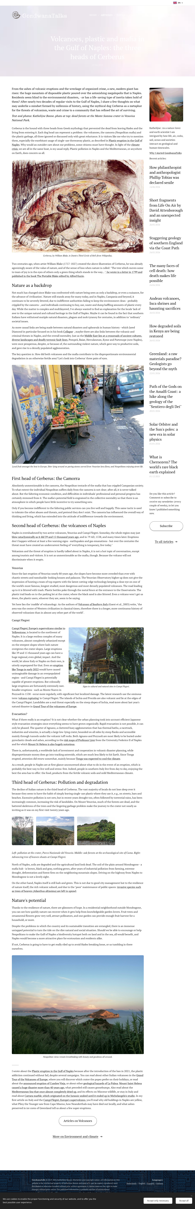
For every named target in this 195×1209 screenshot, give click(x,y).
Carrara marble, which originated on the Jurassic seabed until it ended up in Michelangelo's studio (80, 1095)
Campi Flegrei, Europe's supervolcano (64, 1100)
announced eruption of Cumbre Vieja (44, 1083)
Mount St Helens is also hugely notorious (51, 744)
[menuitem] (94, 15)
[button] (173, 15)
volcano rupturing (28, 698)
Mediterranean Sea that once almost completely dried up (44, 1091)
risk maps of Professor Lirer (79, 740)
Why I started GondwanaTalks (165, 153)
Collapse (68, 331)
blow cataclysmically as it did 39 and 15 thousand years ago (45, 537)
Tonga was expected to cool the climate (98, 758)
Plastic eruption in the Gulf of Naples (53, 1071)
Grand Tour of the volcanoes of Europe (55, 706)
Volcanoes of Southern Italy (93, 604)
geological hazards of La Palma (100, 1083)
